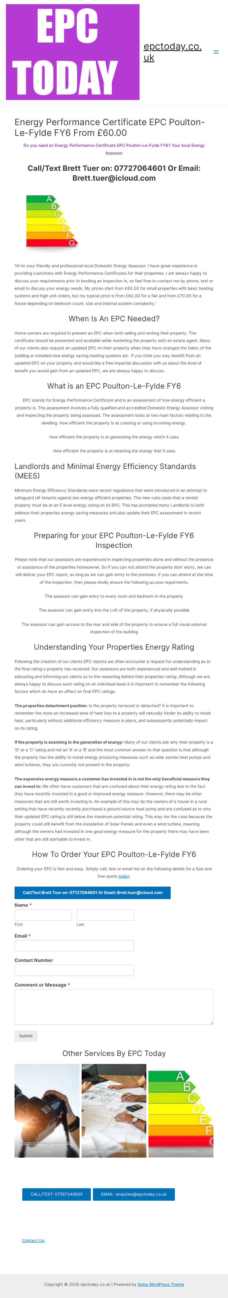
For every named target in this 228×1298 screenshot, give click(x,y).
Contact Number (34, 960)
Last (80, 924)
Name (23, 905)
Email (23, 936)
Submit (26, 1035)
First (19, 924)
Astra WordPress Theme (161, 1284)
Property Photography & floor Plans (47, 1146)
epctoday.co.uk (173, 51)
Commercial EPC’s (181, 1150)
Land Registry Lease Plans (114, 1150)
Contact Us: (33, 1240)
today (123, 876)
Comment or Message (42, 985)
